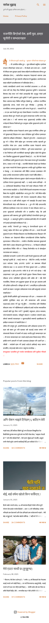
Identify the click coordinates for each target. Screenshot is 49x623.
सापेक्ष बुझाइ (9, 5)
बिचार (17, 364)
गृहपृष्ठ (12, 364)
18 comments (18, 448)
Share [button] (40, 364)
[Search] (38, 4)
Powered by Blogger (26, 612)
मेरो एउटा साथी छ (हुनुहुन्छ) (17, 569)
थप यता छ (42, 448)
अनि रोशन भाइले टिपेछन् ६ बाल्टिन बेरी (24, 420)
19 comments (18, 597)
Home (5, 16)
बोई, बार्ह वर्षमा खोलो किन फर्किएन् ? (22, 494)
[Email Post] (22, 364)
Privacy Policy (21, 16)
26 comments (18, 522)
